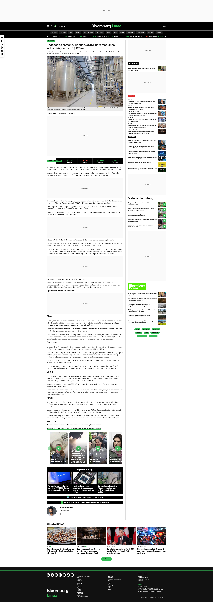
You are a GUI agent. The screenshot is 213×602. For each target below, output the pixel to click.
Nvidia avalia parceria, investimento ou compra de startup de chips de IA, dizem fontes (83, 489)
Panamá (79, 589)
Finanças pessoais (112, 585)
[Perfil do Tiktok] (68, 575)
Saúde (146, 332)
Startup (137, 329)
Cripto (109, 589)
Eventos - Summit (142, 586)
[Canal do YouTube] (56, 575)
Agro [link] (71, 32)
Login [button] (164, 26)
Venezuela (79, 583)
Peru (78, 586)
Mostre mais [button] (106, 559)
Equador (79, 587)
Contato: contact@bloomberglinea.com (148, 588)
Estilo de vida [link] (100, 32)
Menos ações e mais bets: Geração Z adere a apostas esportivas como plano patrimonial (151, 551)
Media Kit (140, 580)
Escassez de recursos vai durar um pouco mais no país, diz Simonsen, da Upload (74, 428)
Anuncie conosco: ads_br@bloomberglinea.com (150, 591)
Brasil (78, 577)
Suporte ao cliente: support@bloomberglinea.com (150, 589)
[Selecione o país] (64, 26)
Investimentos (146, 329)
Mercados (110, 577)
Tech (109, 580)
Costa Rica (80, 592)
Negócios (110, 576)
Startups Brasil (153, 336)
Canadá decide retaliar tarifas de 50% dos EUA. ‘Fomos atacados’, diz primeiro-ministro (120, 551)
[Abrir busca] (51, 26)
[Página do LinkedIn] (64, 575)
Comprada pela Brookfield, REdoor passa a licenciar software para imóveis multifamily (107, 489)
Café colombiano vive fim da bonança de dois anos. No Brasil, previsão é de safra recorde (60, 551)
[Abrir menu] (48, 26)
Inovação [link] (159, 32)
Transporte (138, 332)
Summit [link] (78, 32)
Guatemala (79, 595)
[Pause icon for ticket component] (48, 36)
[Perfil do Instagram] (60, 575)
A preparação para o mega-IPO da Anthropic (139, 162)
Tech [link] (115, 32)
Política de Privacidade (143, 579)
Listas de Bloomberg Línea (114, 579)
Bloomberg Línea (142, 336)
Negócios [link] (54, 32)
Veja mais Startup (84, 469)
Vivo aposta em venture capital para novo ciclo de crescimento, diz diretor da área (74, 425)
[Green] (147, 286)
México (79, 579)
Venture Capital (155, 332)
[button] (1, 37)
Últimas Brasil (156, 329)
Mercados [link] (63, 32)
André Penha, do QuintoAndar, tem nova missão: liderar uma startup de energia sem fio (84, 240)
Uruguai (79, 590)
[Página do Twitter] (52, 575)
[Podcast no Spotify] (72, 575)
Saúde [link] (108, 32)
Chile (78, 585)
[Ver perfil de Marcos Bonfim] (53, 511)
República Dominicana (82, 596)
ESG (109, 583)
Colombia (79, 582)
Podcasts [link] (150, 32)
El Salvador (80, 593)
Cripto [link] (122, 32)
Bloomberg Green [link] (88, 32)
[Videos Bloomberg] (147, 198)
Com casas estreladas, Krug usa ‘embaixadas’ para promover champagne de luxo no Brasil (88, 551)
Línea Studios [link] (141, 32)
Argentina (79, 580)
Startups (51, 41)
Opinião (110, 586)
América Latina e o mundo (83, 576)
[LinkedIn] (61, 514)
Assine (140, 576)
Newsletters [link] (131, 32)
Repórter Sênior (64, 510)
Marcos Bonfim (52, 113)
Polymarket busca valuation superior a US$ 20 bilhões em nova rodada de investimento (58, 488)
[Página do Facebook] (48, 575)
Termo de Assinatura (143, 577)
